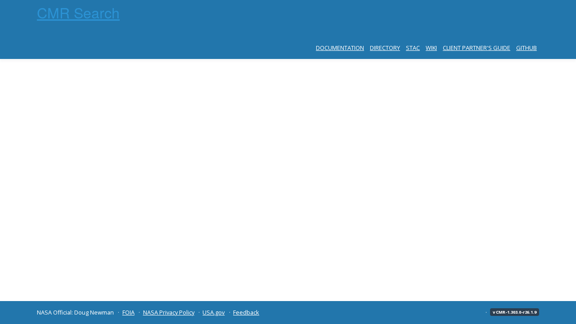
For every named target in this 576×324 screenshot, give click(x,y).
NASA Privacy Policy (168, 312)
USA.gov (213, 312)
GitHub (526, 48)
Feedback (246, 312)
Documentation (340, 48)
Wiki (431, 48)
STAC (413, 48)
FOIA (128, 312)
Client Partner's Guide (476, 48)
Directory (385, 48)
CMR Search (78, 12)
